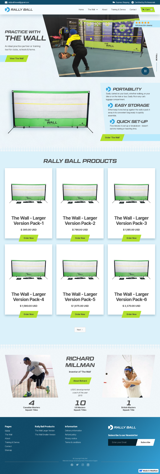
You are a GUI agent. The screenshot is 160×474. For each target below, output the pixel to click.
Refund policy (70, 434)
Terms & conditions (73, 442)
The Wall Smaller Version (45, 434)
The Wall (8, 434)
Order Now (29, 238)
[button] (93, 9)
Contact (133, 9)
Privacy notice (71, 438)
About (104, 9)
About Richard (80, 381)
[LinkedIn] (88, 465)
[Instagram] (83, 465)
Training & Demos (118, 9)
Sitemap (8, 450)
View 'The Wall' (17, 58)
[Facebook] (72, 465)
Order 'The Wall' (112, 137)
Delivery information (73, 430)
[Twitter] (77, 465)
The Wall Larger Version (44, 430)
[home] (19, 9)
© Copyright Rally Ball (80, 458)
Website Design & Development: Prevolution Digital (80, 461)
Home (81, 9)
